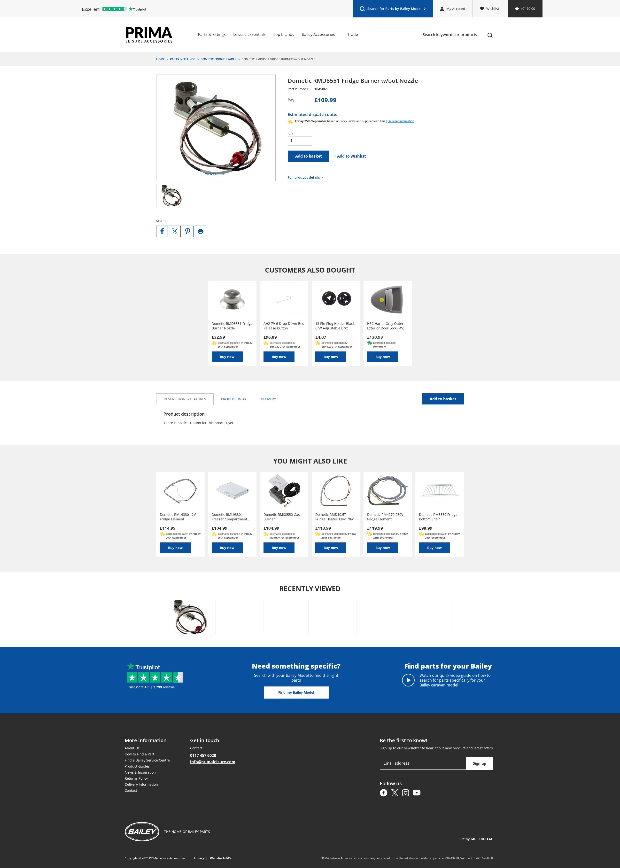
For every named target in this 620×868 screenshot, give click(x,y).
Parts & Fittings (212, 34)
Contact (131, 790)
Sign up (479, 763)
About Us (132, 748)
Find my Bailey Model (296, 692)
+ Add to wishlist (350, 156)
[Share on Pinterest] (188, 231)
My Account (455, 8)
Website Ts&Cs (220, 858)
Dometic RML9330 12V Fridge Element (178, 516)
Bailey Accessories (318, 34)
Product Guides (137, 766)
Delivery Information (141, 784)
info (233, 399)
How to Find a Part (139, 754)
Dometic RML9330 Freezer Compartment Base (229, 516)
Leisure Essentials (249, 34)
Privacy (199, 858)
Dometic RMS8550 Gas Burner (282, 516)
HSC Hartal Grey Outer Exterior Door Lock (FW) (385, 325)
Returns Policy (136, 778)
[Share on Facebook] (162, 231)
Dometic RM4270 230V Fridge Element (385, 516)
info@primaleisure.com (212, 761)
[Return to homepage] (149, 35)
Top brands (283, 34)
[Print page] (200, 231)
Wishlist (492, 8)
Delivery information (401, 121)
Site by (476, 839)
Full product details (304, 177)
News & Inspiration (140, 772)
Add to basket (308, 156)
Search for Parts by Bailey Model (390, 9)
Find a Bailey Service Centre (147, 760)
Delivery (268, 399)
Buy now (227, 356)
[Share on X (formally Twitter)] (175, 231)
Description (185, 399)
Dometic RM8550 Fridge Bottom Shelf (438, 516)
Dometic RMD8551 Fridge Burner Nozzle (232, 325)
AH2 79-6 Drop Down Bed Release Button (284, 325)
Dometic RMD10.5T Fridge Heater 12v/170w (334, 516)
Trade (352, 34)
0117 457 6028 (203, 755)
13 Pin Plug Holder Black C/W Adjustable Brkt (335, 325)
